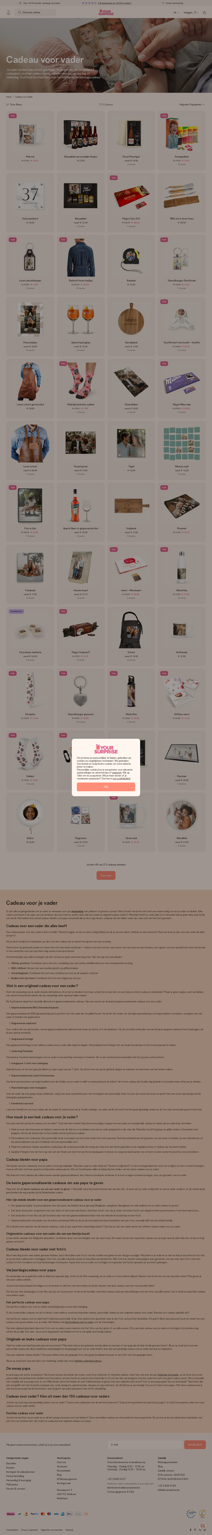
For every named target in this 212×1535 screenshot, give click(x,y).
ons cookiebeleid (121, 778)
